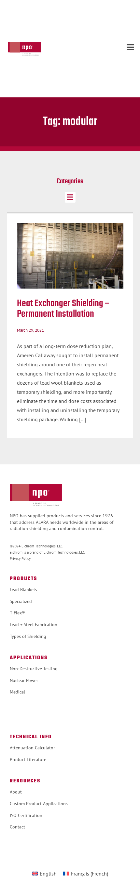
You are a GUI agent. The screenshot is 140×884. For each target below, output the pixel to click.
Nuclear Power (24, 680)
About (16, 792)
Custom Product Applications (39, 804)
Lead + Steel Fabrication (33, 624)
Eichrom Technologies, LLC (64, 552)
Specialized (21, 601)
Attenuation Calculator (32, 748)
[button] (70, 197)
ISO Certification (26, 815)
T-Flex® (17, 613)
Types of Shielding (28, 636)
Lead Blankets (23, 589)
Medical (17, 692)
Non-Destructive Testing (34, 669)
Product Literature (28, 759)
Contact (17, 827)
